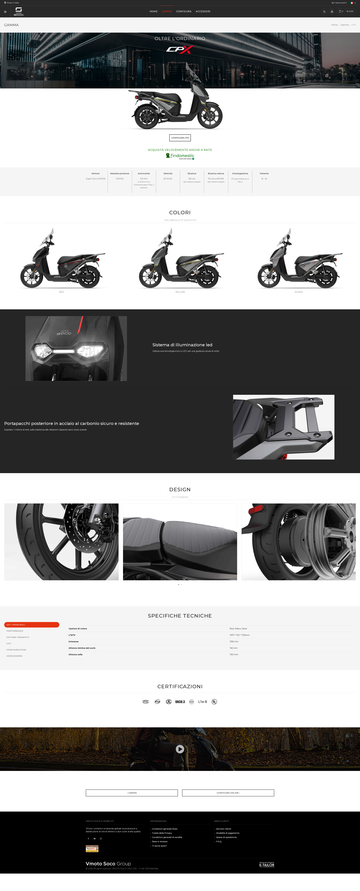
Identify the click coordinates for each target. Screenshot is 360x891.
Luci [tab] (8, 643)
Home (334, 25)
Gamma (345, 25)
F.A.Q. (219, 841)
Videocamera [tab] (14, 656)
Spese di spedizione (226, 837)
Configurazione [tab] (16, 650)
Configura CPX (180, 138)
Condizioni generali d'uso (164, 829)
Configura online (228, 793)
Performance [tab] (14, 631)
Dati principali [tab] (15, 625)
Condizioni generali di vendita (167, 837)
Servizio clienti (223, 829)
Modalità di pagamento (227, 833)
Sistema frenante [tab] (17, 637)
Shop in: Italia (12, 3)
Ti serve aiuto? (340, 3)
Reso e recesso (160, 841)
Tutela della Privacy (162, 833)
